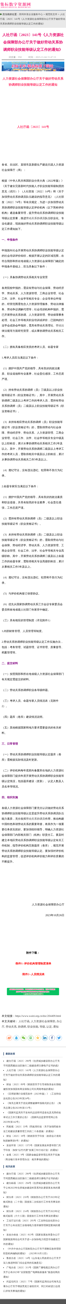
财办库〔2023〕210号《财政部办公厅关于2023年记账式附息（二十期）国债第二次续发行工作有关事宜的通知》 (31, 1202)
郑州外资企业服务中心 (31, 14)
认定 (49, 1026)
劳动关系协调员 (35, 218)
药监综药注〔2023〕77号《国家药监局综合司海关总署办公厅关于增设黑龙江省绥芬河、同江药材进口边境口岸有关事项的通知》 (32, 1286)
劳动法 (60, 325)
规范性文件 (52, 14)
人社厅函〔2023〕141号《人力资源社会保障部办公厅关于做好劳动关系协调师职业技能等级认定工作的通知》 (32, 19)
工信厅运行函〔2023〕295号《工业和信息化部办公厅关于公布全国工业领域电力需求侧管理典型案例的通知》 (31, 1225)
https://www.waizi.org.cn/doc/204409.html (38, 1015)
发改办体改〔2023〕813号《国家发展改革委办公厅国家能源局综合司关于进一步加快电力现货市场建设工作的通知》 (31, 1239)
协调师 (22, 1026)
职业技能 (32, 1026)
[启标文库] (33, 70)
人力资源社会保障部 (43, 1021)
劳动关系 (11, 1026)
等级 (42, 1026)
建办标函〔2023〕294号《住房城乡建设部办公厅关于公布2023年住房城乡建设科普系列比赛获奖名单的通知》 (31, 1188)
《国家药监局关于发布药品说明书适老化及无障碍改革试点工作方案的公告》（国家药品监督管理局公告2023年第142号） (32, 1117)
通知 (56, 1026)
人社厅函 (24, 1021)
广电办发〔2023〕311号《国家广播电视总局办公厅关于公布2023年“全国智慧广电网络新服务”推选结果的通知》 (31, 1272)
